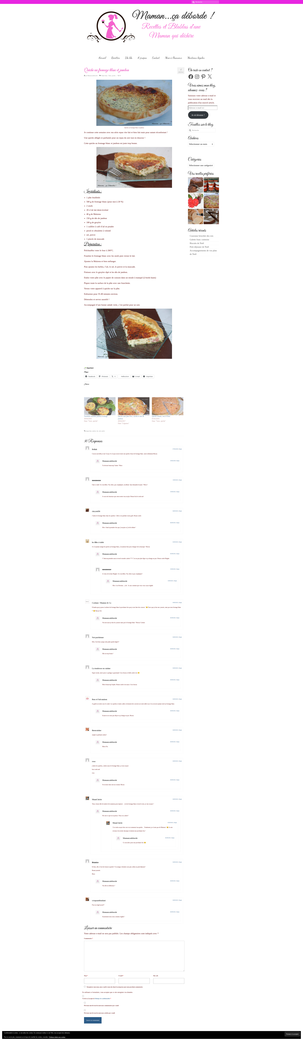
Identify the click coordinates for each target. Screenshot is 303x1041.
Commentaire (88, 938)
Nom (86, 975)
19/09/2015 (175, 480)
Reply (180, 449)
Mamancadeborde (92, 75)
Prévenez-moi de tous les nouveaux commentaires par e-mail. (101, 1005)
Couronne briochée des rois (201, 236)
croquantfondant (99, 901)
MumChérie (97, 799)
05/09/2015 (175, 542)
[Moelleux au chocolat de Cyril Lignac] (195, 185)
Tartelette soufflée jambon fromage (96, 416)
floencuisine (96, 730)
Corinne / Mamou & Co (101, 603)
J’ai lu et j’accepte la (96, 998)
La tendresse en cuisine (101, 668)
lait (97, 431)
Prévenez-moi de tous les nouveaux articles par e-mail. (99, 1013)
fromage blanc (88, 431)
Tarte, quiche (112, 75)
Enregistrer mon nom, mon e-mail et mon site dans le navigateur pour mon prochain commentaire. (115, 987)
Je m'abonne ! (198, 115)
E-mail (121, 975)
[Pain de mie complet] (195, 216)
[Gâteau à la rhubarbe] (211, 200)
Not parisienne (98, 637)
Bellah (94, 449)
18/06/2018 (173, 460)
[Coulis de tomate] (211, 185)
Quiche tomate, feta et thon (161, 416)
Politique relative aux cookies (57, 1037)
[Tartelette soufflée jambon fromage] (100, 406)
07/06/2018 (175, 449)
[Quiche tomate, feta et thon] (167, 406)
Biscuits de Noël (197, 243)
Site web (155, 975)
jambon (94, 431)
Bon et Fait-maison (99, 699)
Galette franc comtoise (199, 239)
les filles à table (98, 542)
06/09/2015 (175, 511)
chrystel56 (96, 511)
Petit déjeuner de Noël (199, 247)
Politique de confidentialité (102, 998)
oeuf (100, 431)
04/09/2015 (175, 602)
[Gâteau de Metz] (211, 216)
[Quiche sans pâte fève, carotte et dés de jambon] (133, 406)
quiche (103, 431)
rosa (93, 761)
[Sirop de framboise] (195, 200)
